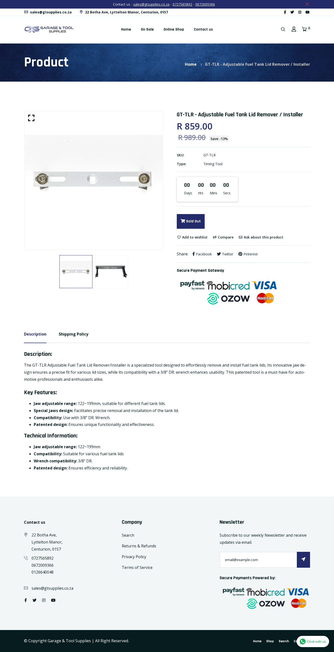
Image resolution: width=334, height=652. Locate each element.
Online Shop (174, 29)
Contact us (203, 29)
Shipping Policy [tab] (73, 334)
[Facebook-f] (285, 12)
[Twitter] (292, 12)
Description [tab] (35, 334)
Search (128, 535)
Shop (270, 641)
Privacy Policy (134, 556)
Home (126, 29)
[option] (93, 180)
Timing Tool (213, 164)
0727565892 (182, 4)
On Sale (147, 29)
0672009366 (205, 4)
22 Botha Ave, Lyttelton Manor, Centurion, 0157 (126, 12)
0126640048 (43, 572)
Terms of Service (137, 567)
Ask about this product (263, 237)
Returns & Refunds (139, 546)
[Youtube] (307, 12)
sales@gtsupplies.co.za (151, 4)
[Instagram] (300, 12)
